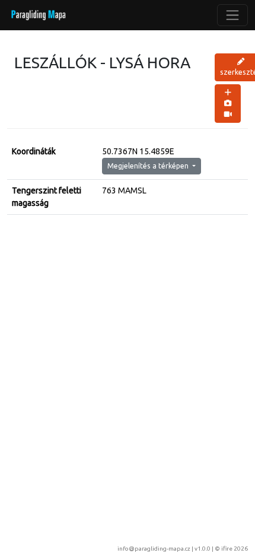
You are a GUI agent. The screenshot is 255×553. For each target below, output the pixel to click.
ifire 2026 (234, 548)
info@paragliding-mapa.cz (153, 548)
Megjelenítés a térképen (148, 166)
